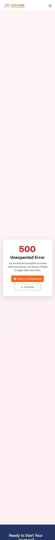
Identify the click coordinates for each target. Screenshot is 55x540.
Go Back (29, 287)
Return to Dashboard (29, 278)
